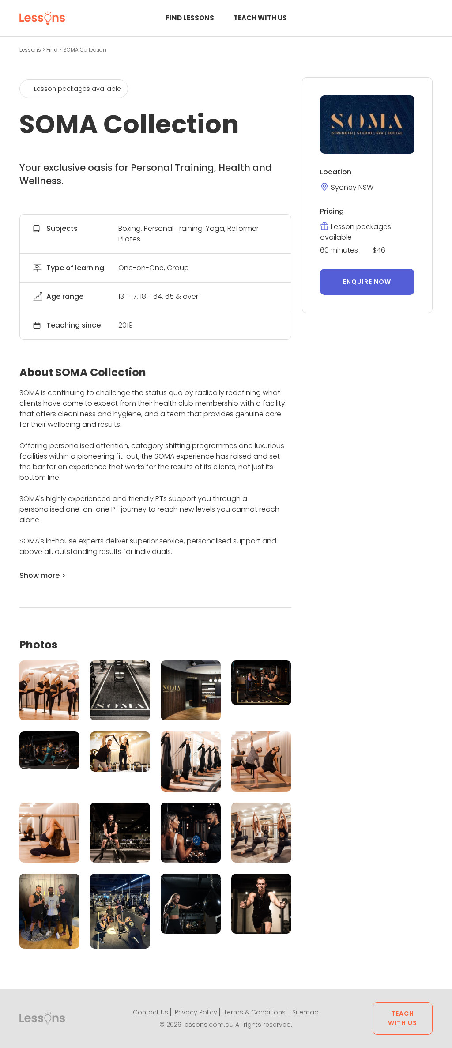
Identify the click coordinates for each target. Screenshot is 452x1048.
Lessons (30, 49)
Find (52, 49)
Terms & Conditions (255, 1012)
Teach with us (260, 18)
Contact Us (150, 1012)
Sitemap (305, 1012)
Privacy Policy (196, 1012)
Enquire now (367, 281)
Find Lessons (190, 18)
